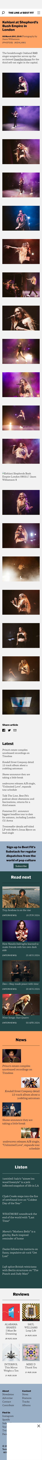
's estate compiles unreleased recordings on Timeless (16, 753)
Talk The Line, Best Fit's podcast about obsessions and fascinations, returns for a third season (18, 800)
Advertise (7, 1398)
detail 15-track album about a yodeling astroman (18, 765)
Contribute (8, 1405)
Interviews (9, 915)
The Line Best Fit (21, 12)
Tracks (26, 1401)
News (25, 1394)
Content (26, 1391)
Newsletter (8, 1394)
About (5, 1391)
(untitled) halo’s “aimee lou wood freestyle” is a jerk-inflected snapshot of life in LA (20, 1182)
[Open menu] (38, 12)
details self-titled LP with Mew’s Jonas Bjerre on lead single (19, 830)
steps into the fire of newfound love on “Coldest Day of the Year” (20, 1200)
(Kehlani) (20, 43)
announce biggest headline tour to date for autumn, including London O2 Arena (18, 816)
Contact (6, 1401)
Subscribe (21, 865)
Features (26, 1398)
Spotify (6, 1419)
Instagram (8, 1416)
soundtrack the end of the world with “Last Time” (19, 1217)
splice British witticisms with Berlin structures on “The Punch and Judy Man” (20, 1270)
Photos (7, 42)
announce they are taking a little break (16, 776)
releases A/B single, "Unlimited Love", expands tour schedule (19, 787)
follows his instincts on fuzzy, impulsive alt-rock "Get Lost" (20, 1253)
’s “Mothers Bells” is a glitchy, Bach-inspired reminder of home (18, 1235)
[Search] (3, 12)
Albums (26, 1405)
